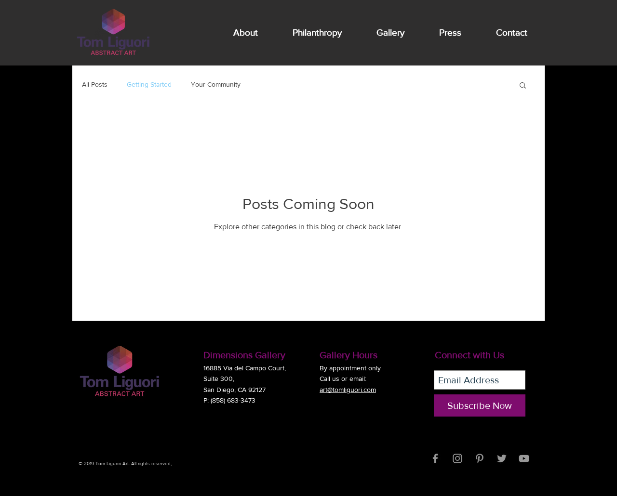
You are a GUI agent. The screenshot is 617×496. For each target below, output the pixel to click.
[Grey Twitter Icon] (502, 458)
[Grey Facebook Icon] (435, 458)
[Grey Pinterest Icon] (479, 458)
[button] (522, 86)
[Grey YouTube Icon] (524, 458)
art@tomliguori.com (348, 389)
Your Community (216, 84)
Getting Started (149, 84)
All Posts (94, 84)
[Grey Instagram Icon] (457, 458)
